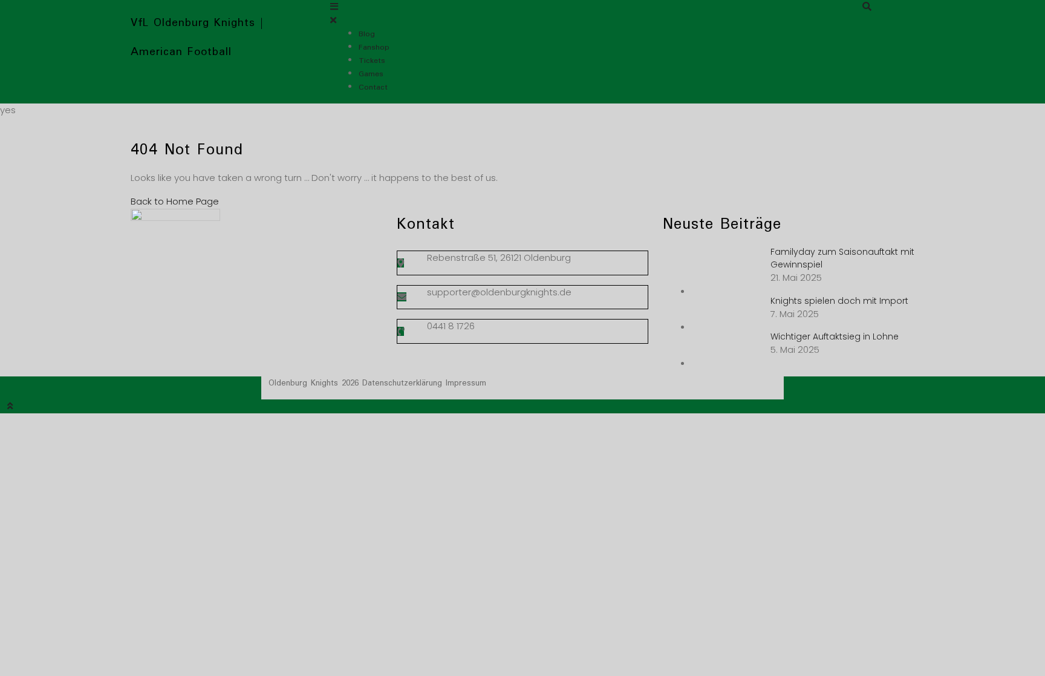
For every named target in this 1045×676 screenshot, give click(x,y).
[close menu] (333, 20)
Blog (367, 34)
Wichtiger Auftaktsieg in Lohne (834, 336)
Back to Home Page (175, 201)
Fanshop (374, 47)
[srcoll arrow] (522, 406)
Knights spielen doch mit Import (839, 301)
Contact (373, 87)
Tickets (372, 60)
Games (371, 74)
